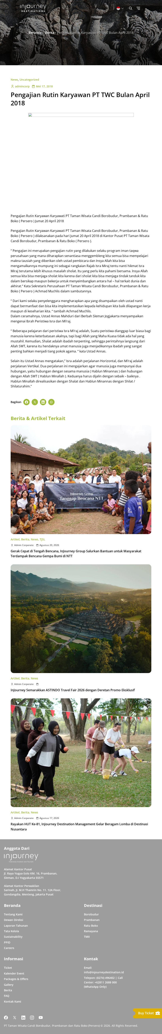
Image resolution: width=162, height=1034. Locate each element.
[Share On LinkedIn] (43, 402)
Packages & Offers (16, 979)
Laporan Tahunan (16, 925)
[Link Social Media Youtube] (41, 1018)
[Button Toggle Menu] (138, 8)
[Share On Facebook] (26, 402)
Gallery (8, 985)
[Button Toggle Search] (130, 8)
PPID (7, 942)
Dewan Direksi (13, 920)
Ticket (8, 968)
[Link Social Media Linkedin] (23, 1018)
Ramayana (91, 931)
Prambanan (92, 920)
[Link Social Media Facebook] (6, 1018)
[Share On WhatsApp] (51, 402)
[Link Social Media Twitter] (15, 1018)
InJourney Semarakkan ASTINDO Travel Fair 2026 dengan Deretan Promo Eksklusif (73, 690)
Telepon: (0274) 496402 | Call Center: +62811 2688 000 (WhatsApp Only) (103, 982)
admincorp (22, 86)
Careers (9, 948)
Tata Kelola (11, 931)
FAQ (6, 996)
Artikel (15, 539)
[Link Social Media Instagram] (32, 1018)
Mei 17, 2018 (44, 86)
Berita (25, 539)
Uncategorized (29, 79)
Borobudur (91, 914)
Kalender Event (14, 973)
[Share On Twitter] (35, 402)
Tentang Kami (13, 914)
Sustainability (13, 937)
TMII (87, 937)
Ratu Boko (91, 925)
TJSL (42, 539)
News (14, 79)
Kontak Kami (12, 1001)
